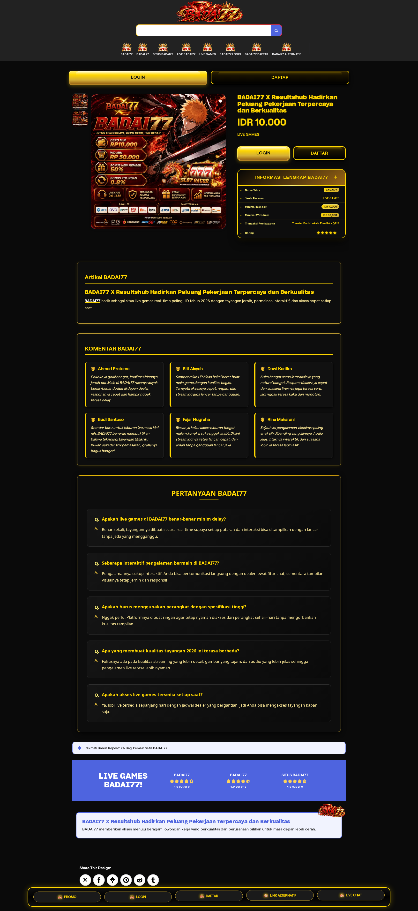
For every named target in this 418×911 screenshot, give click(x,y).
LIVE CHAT (354, 896)
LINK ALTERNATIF (283, 895)
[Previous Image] (94, 162)
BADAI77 (92, 301)
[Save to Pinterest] (126, 880)
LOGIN (138, 77)
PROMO (70, 895)
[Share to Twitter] (85, 880)
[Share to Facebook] (99, 880)
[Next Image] (222, 162)
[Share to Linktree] (112, 880)
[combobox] (203, 30)
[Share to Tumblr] (153, 880)
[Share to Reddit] (139, 880)
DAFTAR (280, 77)
